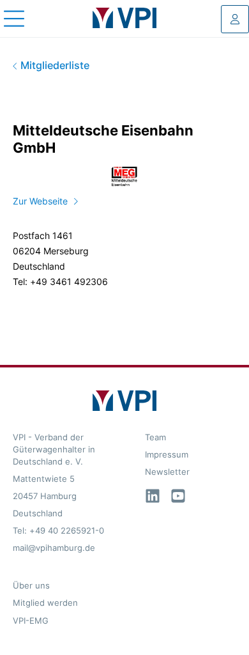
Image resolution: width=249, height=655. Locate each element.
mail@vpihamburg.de (54, 548)
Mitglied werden (45, 603)
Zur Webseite (40, 201)
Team (155, 437)
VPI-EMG (31, 621)
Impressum (166, 454)
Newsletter (167, 472)
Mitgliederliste (53, 65)
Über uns (31, 585)
